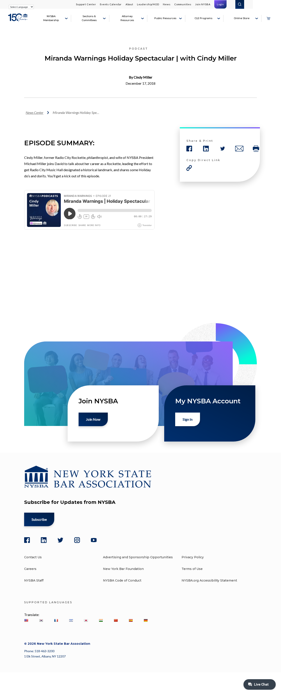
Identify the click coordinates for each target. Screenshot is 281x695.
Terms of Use (192, 569)
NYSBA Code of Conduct (122, 580)
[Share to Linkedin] (206, 148)
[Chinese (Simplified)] (116, 620)
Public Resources (165, 18)
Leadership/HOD (148, 4)
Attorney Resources (127, 18)
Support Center (86, 4)
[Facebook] (27, 540)
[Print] (256, 148)
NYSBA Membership (51, 18)
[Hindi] (101, 620)
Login (220, 4)
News (166, 4)
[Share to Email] (239, 148)
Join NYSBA (202, 4)
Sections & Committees (89, 18)
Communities (182, 4)
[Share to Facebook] (189, 148)
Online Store (241, 18)
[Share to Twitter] (222, 148)
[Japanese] (86, 620)
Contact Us (33, 557)
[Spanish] (131, 620)
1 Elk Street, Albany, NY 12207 (45, 656)
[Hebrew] (71, 620)
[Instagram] (77, 540)
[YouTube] (94, 540)
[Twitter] (60, 540)
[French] (56, 620)
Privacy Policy (193, 557)
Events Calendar (111, 4)
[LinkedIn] (44, 540)
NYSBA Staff (33, 580)
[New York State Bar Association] (18, 20)
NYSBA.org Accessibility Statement (209, 580)
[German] (146, 620)
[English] (26, 620)
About (129, 4)
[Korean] (41, 620)
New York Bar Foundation (123, 569)
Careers (30, 569)
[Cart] (268, 18)
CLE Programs (203, 18)
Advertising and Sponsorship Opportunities (138, 557)
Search (239, 4)
